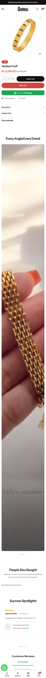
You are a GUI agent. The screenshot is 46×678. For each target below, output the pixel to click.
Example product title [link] (21, 625)
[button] (25, 554)
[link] (8, 626)
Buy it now (23, 85)
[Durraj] (23, 9)
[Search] (37, 9)
